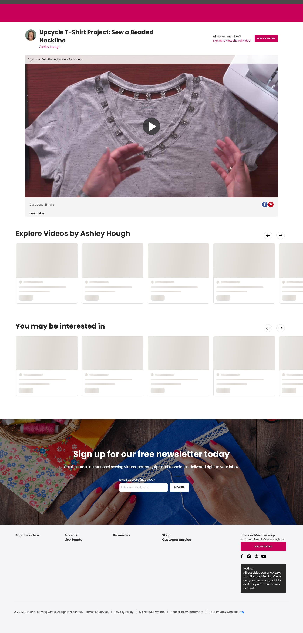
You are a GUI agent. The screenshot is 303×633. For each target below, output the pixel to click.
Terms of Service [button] (97, 612)
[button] (231, 38)
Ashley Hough (49, 47)
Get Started (50, 59)
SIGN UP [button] (179, 487)
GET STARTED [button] (266, 38)
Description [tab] (36, 213)
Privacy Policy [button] (124, 612)
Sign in (33, 59)
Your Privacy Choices (223, 612)
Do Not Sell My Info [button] (152, 612)
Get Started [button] (263, 546)
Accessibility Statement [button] (187, 612)
